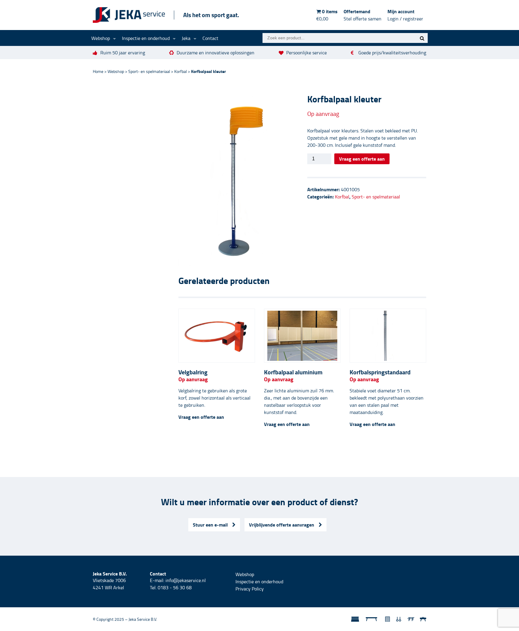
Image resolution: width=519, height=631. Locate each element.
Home (98, 71)
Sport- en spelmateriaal (149, 71)
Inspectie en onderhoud (146, 38)
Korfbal (180, 71)
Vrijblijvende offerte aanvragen (281, 524)
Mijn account (405, 15)
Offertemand (362, 15)
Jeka (186, 38)
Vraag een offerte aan (362, 158)
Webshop (100, 38)
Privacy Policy (249, 588)
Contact (210, 38)
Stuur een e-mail (210, 524)
